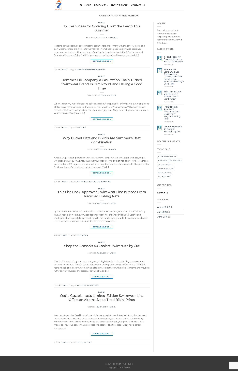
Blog (130, 364)
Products (100, 5)
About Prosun (120, 5)
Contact (117, 364)
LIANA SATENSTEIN (84, 69)
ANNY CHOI (81, 127)
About (108, 364)
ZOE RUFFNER (82, 235)
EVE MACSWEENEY (84, 342)
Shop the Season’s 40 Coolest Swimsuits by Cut (102, 246)
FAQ (124, 364)
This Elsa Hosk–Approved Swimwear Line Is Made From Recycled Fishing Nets (172, 113)
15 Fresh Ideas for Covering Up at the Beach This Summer (174, 59)
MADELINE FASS (98, 69)
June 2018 (162, 217)
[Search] (81, 5)
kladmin (113, 37)
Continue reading (102, 61)
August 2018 (163, 207)
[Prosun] (65, 5)
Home (88, 5)
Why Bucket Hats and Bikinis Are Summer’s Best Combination (172, 95)
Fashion (101, 22)
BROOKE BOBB (93, 285)
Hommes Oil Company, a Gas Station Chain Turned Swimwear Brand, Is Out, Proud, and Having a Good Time (101, 84)
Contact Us (138, 5)
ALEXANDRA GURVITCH (86, 181)
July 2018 (162, 212)
